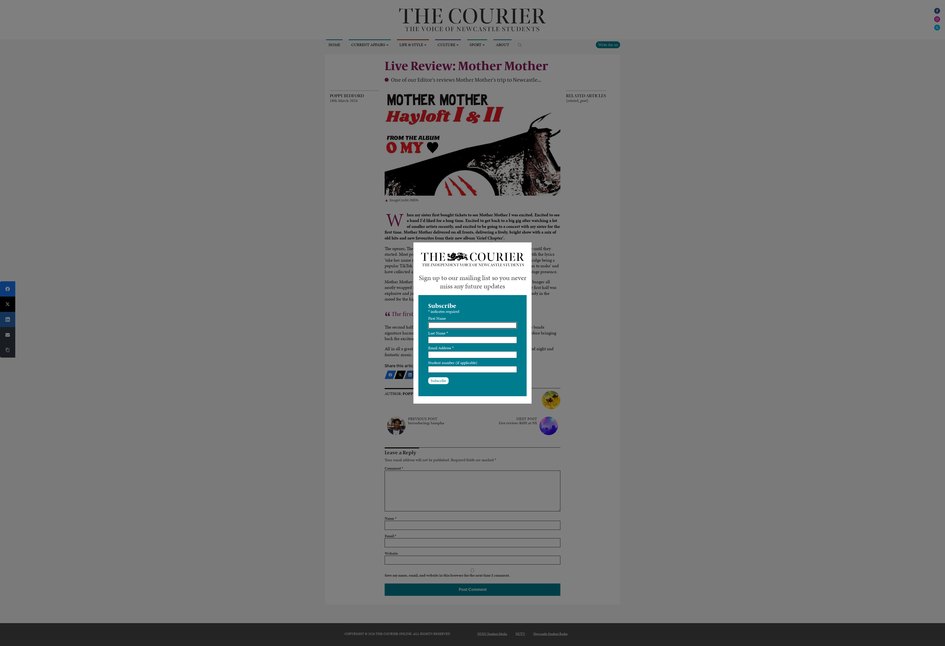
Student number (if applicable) (452, 362)
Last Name (438, 333)
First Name (437, 318)
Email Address (441, 348)
